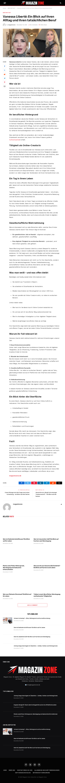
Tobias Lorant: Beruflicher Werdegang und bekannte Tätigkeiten (47, 595)
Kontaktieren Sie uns (24, 770)
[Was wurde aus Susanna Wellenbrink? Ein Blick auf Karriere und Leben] (48, 555)
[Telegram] (4, 78)
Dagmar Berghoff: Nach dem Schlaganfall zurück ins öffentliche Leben (35, 705)
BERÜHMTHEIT (11, 8)
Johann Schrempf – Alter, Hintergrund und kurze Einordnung (32, 618)
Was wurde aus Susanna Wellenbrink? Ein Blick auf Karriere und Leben (47, 567)
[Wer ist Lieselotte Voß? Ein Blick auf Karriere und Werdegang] (48, 528)
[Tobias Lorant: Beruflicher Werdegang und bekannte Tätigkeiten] (48, 583)
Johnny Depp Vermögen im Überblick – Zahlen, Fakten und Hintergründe (35, 646)
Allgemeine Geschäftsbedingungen (46, 770)
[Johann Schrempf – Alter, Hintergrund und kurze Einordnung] (7, 620)
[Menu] (5, 3)
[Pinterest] (4, 82)
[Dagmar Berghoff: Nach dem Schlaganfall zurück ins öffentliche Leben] (7, 707)
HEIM (5, 770)
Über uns (12, 770)
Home (4, 8)
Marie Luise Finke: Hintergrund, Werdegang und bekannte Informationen (13, 567)
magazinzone (11, 24)
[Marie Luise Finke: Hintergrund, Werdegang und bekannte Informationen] (17, 555)
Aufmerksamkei (14, 140)
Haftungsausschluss (23, 772)
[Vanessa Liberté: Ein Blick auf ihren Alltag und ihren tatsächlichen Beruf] (32, 43)
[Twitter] (4, 70)
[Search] (60, 3)
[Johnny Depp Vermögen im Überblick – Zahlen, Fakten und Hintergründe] (7, 648)
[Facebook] (4, 66)
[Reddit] (4, 74)
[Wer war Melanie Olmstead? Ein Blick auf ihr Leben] (17, 583)
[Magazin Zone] (32, 3)
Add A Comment (32, 605)
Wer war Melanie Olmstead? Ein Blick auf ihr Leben (17, 595)
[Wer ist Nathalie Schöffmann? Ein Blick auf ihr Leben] (17, 528)
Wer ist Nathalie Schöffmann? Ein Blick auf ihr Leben (16, 540)
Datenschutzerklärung (41, 772)
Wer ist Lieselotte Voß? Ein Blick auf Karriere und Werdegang (46, 540)
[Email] (4, 86)
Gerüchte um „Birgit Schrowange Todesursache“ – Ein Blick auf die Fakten (46, 494)
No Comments (34, 24)
